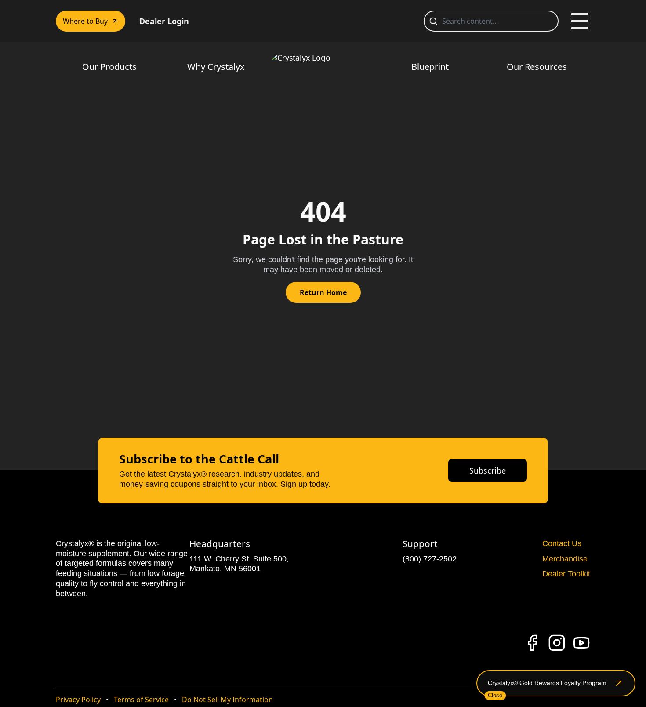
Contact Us (561, 543)
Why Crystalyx (216, 67)
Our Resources (537, 67)
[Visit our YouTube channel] (581, 643)
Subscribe (487, 470)
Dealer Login (164, 21)
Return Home (323, 292)
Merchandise (565, 558)
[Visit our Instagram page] (557, 643)
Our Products (109, 67)
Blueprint (430, 67)
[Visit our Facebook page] (532, 643)
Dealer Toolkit (566, 573)
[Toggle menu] (579, 21)
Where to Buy (85, 21)
